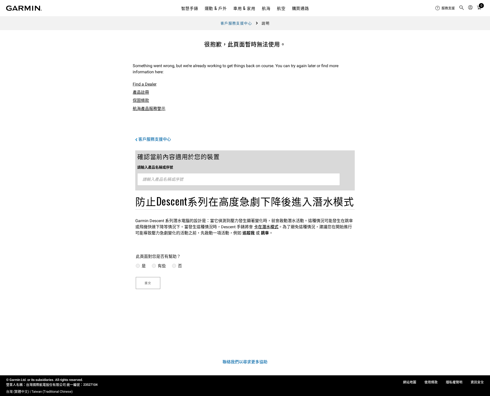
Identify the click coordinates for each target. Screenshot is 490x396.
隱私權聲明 (454, 382)
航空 (281, 8)
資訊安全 (477, 382)
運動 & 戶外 (216, 8)
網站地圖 (409, 382)
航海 (266, 8)
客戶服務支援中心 (236, 23)
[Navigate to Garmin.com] (24, 8)
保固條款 (141, 100)
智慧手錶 (189, 8)
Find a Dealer (144, 84)
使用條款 (431, 382)
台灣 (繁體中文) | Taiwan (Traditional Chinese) (39, 391)
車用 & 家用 (244, 8)
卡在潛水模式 (266, 226)
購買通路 (300, 8)
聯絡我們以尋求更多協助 (245, 361)
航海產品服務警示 (149, 108)
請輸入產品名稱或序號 (155, 167)
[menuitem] (445, 8)
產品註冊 (141, 92)
